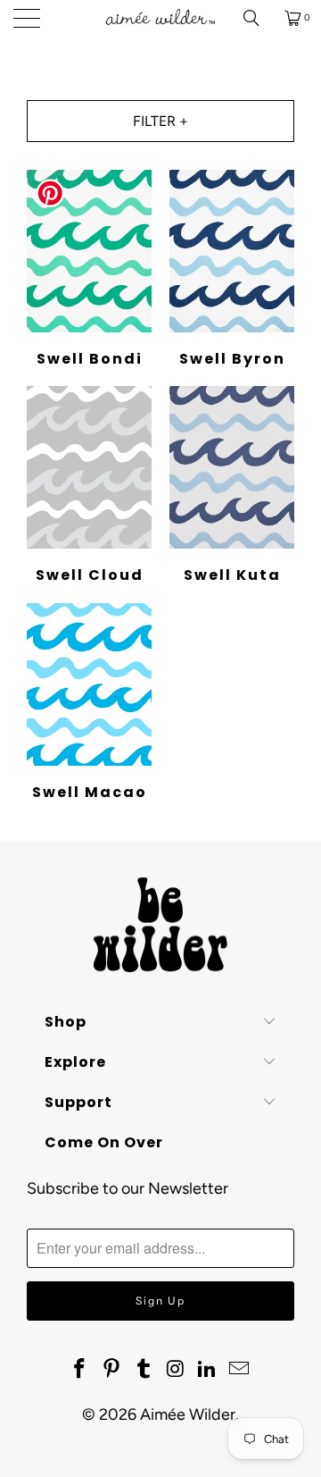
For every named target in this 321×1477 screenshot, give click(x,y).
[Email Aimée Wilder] (239, 1369)
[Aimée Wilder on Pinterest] (112, 1369)
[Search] (258, 18)
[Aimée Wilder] (160, 18)
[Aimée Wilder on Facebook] (80, 1369)
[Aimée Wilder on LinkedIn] (207, 1369)
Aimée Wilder (187, 1414)
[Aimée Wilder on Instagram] (175, 1369)
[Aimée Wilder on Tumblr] (143, 1369)
